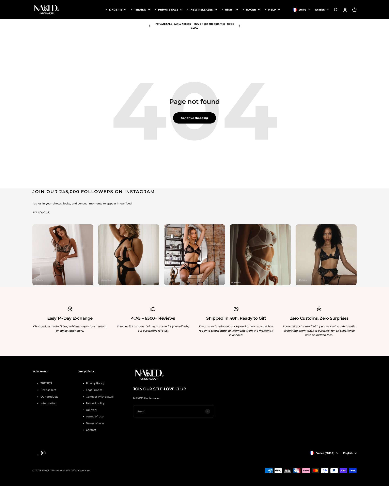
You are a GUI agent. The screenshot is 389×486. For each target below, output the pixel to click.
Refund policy (95, 403)
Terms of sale (95, 423)
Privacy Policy (95, 383)
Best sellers (48, 389)
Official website (80, 470)
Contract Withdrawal (100, 396)
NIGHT (229, 9)
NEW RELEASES (201, 9)
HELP (272, 9)
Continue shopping (194, 117)
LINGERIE (115, 9)
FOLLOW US (40, 212)
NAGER (251, 9)
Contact (91, 429)
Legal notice (94, 389)
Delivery (91, 409)
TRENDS (140, 9)
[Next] (239, 26)
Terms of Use (95, 416)
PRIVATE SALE (168, 9)
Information (49, 403)
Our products (49, 396)
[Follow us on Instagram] (43, 453)
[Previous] (149, 26)
